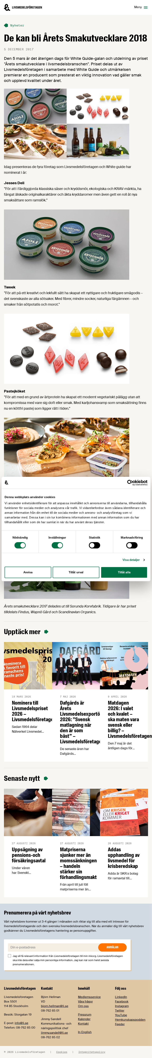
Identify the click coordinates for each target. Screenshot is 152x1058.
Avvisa (28, 572)
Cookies (61, 1051)
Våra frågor (85, 1002)
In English (85, 1032)
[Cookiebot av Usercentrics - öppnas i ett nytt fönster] (130, 483)
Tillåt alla (124, 572)
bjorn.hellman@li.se (54, 1006)
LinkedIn (121, 997)
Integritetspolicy (91, 1051)
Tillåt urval (76, 572)
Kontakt (83, 1024)
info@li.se (21, 1023)
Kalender (84, 1019)
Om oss (83, 1006)
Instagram (122, 1006)
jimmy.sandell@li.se (54, 1033)
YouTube (121, 1015)
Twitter (119, 1011)
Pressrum (84, 1015)
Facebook (121, 1002)
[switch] (57, 545)
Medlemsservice (89, 997)
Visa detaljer (131, 559)
